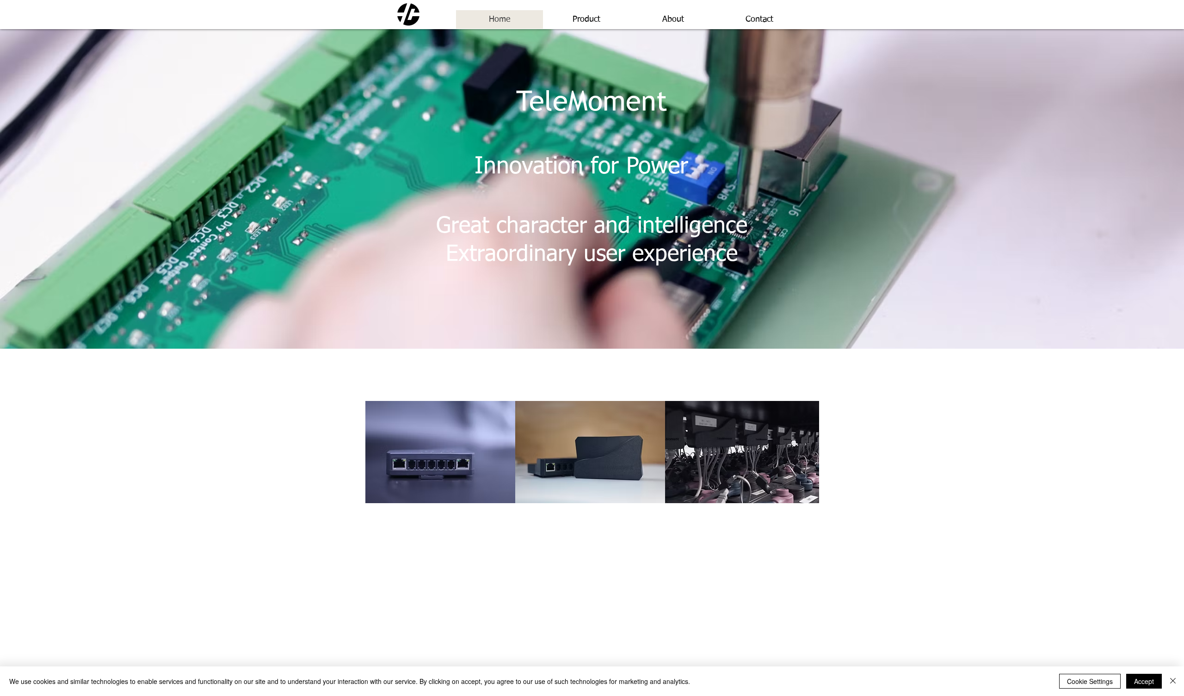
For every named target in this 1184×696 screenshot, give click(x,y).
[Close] (1172, 681)
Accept (1144, 681)
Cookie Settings (1090, 681)
